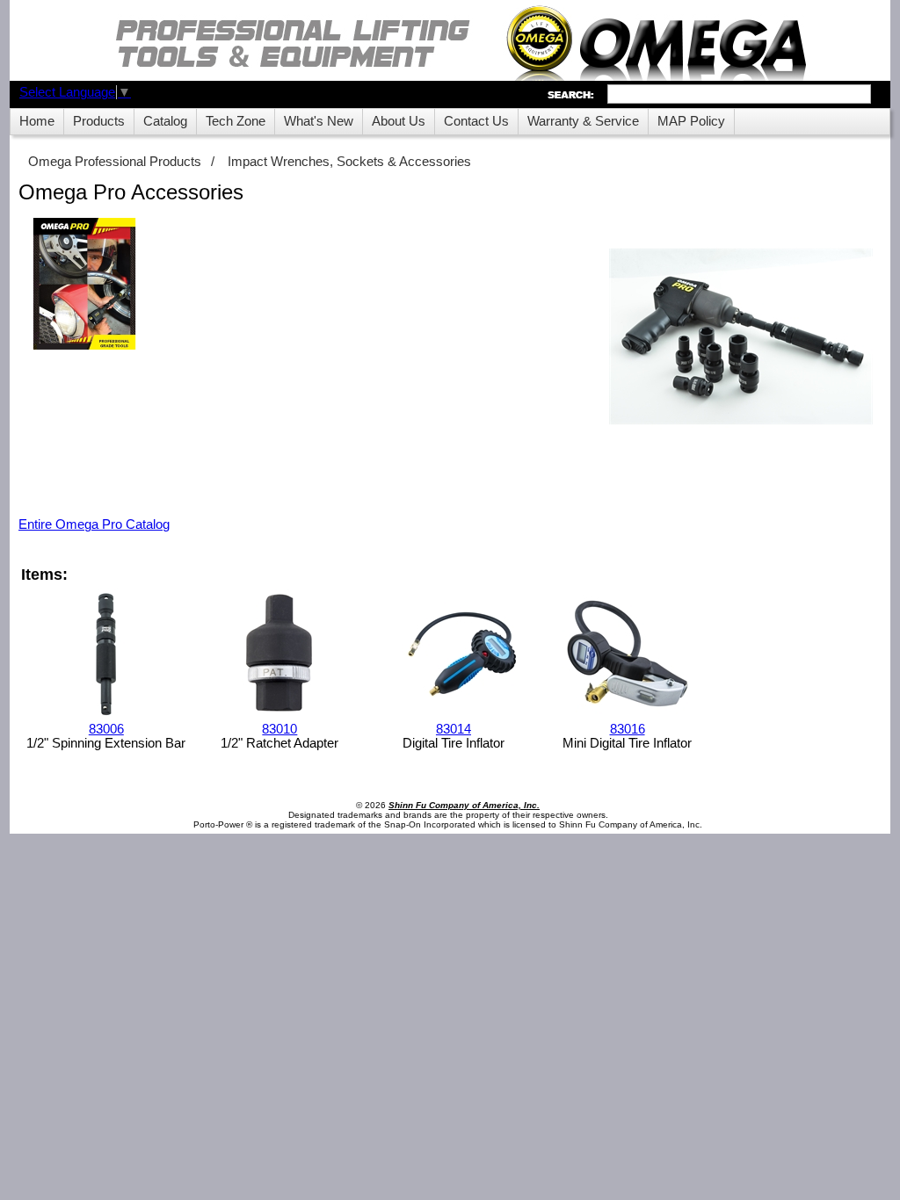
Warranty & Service (583, 121)
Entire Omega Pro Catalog (94, 524)
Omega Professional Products (114, 162)
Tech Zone (235, 121)
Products (99, 121)
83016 (627, 729)
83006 (106, 729)
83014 (453, 729)
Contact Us (476, 121)
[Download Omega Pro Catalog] (84, 285)
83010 (279, 729)
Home (36, 121)
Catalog (165, 121)
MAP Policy (691, 121)
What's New (318, 121)
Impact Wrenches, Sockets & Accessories (349, 162)
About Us (398, 121)
